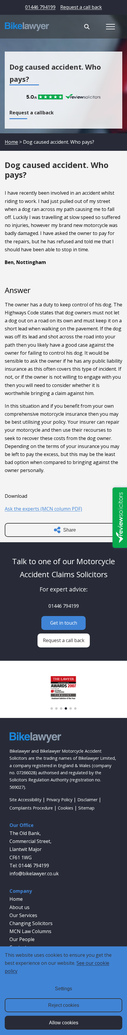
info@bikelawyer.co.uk (34, 873)
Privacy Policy (59, 799)
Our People (22, 939)
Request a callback (31, 112)
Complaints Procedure (31, 808)
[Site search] (87, 27)
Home (11, 142)
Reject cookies (63, 1005)
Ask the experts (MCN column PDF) (43, 508)
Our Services (23, 915)
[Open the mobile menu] (110, 27)
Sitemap (86, 808)
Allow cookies (63, 1022)
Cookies (65, 808)
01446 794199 (40, 7)
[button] (52, 708)
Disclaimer (87, 799)
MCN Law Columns (30, 931)
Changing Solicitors (31, 923)
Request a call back (81, 7)
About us (19, 907)
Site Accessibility (25, 799)
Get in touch (63, 623)
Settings (63, 988)
